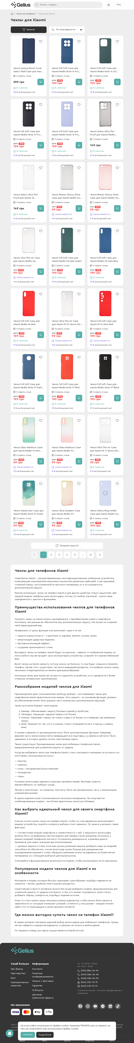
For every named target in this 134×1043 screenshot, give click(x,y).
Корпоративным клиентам (20, 984)
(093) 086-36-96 (90, 974)
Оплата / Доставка (42, 981)
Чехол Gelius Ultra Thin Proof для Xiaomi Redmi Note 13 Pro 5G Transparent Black (104, 133)
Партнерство (18, 973)
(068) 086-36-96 (90, 978)
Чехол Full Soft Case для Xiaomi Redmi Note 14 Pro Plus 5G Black (26, 133)
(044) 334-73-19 (89, 982)
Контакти (37, 969)
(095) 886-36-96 (90, 971)
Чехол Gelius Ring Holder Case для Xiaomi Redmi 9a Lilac (104, 513)
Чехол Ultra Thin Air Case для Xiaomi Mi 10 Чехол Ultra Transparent (67, 323)
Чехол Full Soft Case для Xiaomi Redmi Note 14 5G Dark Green (103, 70)
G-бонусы (37, 990)
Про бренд (17, 969)
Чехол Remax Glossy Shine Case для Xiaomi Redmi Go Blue (66, 197)
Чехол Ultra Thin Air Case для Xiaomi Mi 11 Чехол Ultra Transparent (104, 449)
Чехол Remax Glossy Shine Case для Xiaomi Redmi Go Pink (104, 197)
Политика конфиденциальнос (43, 975)
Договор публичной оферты (42, 996)
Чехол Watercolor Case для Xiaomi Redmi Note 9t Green (28, 512)
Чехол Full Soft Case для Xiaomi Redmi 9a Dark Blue (104, 259)
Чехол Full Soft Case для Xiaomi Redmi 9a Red (26, 323)
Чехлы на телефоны (25, 14)
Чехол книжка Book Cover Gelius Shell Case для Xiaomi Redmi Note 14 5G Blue (28, 70)
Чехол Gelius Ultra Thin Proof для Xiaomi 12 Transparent (25, 197)
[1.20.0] (20, 5)
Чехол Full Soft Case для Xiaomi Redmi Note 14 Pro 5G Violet (65, 133)
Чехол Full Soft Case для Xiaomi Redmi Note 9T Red (65, 386)
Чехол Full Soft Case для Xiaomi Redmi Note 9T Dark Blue (27, 386)
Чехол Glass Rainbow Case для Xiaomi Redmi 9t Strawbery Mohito (66, 449)
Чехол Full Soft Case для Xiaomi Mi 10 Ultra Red (103, 323)
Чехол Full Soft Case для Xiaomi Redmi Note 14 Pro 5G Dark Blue (65, 70)
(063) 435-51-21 (89, 986)
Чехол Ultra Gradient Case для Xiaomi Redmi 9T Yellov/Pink (66, 513)
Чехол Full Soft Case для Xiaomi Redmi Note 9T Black (104, 386)
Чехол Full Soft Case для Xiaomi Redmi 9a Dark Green (67, 259)
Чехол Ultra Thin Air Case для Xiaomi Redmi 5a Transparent (26, 260)
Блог (13, 978)
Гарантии (37, 986)
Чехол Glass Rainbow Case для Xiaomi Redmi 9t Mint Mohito (27, 449)
